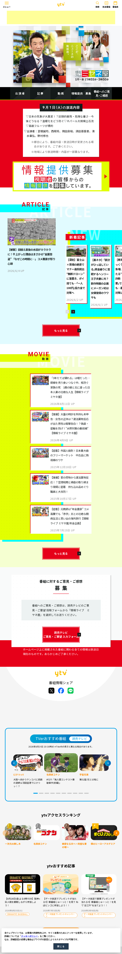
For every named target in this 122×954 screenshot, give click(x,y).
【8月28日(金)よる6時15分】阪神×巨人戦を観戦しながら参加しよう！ (22, 902)
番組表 (115, 7)
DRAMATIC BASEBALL (17, 914)
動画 (61, 93)
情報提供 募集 (81, 93)
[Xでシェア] (51, 691)
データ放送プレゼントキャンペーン (60, 915)
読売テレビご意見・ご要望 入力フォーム (61, 634)
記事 (40, 93)
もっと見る (61, 330)
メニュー (7, 7)
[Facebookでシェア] (61, 691)
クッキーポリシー (29, 936)
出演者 (20, 93)
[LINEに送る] (70, 691)
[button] (35, 793)
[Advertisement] (61, 17)
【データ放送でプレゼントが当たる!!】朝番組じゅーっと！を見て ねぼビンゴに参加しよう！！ (60, 902)
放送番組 (106, 7)
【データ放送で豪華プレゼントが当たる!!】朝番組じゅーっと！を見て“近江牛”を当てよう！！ (98, 902)
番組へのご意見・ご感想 (102, 93)
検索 (97, 7)
